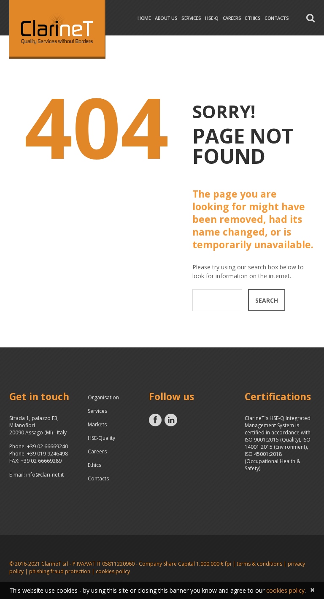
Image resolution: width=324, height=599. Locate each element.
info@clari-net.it (45, 474)
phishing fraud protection (59, 571)
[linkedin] (171, 420)
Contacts (277, 18)
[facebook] (155, 420)
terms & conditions (259, 563)
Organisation (103, 397)
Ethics (252, 18)
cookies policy (113, 571)
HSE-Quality (101, 438)
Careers (232, 18)
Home (144, 18)
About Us (166, 18)
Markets (97, 424)
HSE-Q (212, 18)
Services (191, 18)
